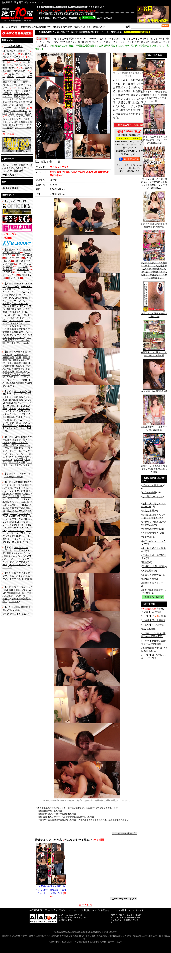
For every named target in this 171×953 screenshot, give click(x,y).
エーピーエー (15, 314)
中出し (24, 85)
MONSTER (23, 269)
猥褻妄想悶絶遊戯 (151, 528)
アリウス (11, 289)
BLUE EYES (15, 522)
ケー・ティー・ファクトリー (16, 378)
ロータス (14, 601)
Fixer (15, 527)
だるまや (16, 439)
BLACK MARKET (11, 516)
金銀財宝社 (8, 366)
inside (26, 343)
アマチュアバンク (16, 322)
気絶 (16, 96)
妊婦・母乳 (13, 70)
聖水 (17, 167)
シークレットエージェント (17, 404)
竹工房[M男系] (24, 255)
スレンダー (17, 119)
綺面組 (26, 363)
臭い (16, 165)
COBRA (8, 272)
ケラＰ (15, 374)
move (20, 553)
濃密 (23, 165)
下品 (24, 167)
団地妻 (145, 562)
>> (10, 174)
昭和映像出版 (16, 400)
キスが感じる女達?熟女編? (154, 391)
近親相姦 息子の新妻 (153, 566)
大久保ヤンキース (12, 334)
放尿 (26, 90)
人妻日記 (25, 502)
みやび (27, 556)
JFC (27, 400)
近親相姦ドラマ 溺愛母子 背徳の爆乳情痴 (155, 428)
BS (4, 496)
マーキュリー (21, 547)
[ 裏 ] (58, 161)
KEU (9, 368)
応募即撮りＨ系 (20, 331)
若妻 (23, 70)
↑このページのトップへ (124, 833)
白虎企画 (7, 269)
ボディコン (13, 107)
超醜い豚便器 (10, 445)
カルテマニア (21, 354)
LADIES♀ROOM (12, 595)
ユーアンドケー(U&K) (16, 577)
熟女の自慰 (148, 510)
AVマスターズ (19, 326)
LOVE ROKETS (11, 590)
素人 (27, 53)
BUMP (18, 493)
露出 (23, 107)
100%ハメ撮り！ (11, 505)
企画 (23, 102)
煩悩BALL (8, 493)
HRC (21, 306)
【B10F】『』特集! (154, 616)
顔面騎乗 (7, 93)
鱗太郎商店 (14, 592)
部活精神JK (18, 507)
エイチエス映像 (16, 327)
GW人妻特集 (148, 629)
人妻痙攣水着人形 (151, 533)
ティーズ (15, 278)
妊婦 (29, 165)
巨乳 (16, 85)
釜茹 (18, 357)
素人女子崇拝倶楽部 (16, 424)
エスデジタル (10, 312)
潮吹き (10, 76)
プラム (13, 513)
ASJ (28, 309)
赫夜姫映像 (8, 357)
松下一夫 (7, 550)
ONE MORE (13, 610)
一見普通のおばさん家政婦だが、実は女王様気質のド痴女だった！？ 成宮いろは (51, 890)
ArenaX (27, 292)
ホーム (4, 27)
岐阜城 (17, 363)
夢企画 (28, 578)
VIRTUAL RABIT (22, 482)
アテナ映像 (13, 286)
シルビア (25, 405)
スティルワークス (15, 428)
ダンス (19, 113)
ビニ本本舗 (13, 496)
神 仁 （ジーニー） (17, 419)
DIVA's (12, 456)
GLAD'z (20, 366)
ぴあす (26, 493)
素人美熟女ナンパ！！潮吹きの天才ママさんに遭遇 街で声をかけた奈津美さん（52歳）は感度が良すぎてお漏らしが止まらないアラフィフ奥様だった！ (154, 270)
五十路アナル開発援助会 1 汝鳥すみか (154, 315)
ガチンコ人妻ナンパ (152, 485)
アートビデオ (14, 343)
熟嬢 (18, 422)
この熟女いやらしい (152, 496)
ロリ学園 (26, 592)
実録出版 (18, 397)
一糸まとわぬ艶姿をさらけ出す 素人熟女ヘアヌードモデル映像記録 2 (154, 140)
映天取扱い (18, 309)
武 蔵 (28, 553)
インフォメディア (12, 300)
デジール (18, 453)
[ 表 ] (50, 161)
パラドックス (21, 488)
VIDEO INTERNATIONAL (17, 251)
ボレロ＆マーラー (21, 541)
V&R (24, 516)
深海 (5, 408)
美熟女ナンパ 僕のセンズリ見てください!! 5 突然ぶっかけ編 (154, 469)
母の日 (25, 485)
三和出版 (7, 397)
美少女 (6, 56)
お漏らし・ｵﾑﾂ (21, 93)
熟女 (13, 27)
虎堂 (23, 462)
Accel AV (18, 283)
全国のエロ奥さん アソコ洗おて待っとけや (153, 516)
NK (15, 473)
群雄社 (20, 383)
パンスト (20, 73)
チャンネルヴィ (20, 442)
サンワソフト (15, 258)
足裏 (11, 73)
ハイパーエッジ (12, 485)
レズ (20, 87)
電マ (27, 113)
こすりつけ (15, 82)
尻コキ (19, 65)
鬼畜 (6, 110)
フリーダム (17, 519)
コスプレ (14, 102)
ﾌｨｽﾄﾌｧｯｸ (14, 122)
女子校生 (11, 53)
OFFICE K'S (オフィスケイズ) (17, 336)
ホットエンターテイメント (16, 537)
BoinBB (25, 490)
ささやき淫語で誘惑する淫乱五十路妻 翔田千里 (154, 225)
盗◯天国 (18, 459)
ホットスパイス (16, 530)
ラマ (23, 590)
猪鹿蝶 (25, 297)
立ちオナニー (21, 79)
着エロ (24, 122)
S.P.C (5, 346)
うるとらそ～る (20, 303)
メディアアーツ (12, 558)
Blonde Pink (18, 524)
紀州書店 (14, 360)
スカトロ (17, 90)
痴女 (11, 68)
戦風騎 (10, 417)
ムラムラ (17, 556)
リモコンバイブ (19, 110)
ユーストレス (19, 575)
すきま (12, 408)
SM (8, 90)
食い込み (16, 99)
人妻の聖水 (148, 570)
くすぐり (7, 96)
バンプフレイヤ (11, 490)
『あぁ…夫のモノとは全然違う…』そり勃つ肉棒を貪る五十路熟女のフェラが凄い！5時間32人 (154, 183)
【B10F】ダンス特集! (153, 625)
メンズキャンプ (17, 564)
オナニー (20, 76)
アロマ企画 (10, 295)
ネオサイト (25, 473)
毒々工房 (14, 462)
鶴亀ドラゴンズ (22, 448)
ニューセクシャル (13, 476)
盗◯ (23, 96)
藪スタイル (20, 573)
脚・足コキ (8, 65)
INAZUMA (14, 297)
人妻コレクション (16, 500)
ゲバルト (21, 371)
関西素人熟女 (149, 579)
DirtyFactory (21, 436)
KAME (17, 351)
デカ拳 (17, 451)
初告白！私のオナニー (154, 583)
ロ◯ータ (16, 56)
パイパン (14, 116)
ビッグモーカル (17, 499)
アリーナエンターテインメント (17, 290)
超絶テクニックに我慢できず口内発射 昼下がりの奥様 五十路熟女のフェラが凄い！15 (155, 96)
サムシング (20, 391)
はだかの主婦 (149, 492)
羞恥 (11, 113)
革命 (24, 351)
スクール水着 (16, 104)
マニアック (20, 550)
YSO (16, 607)
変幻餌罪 (16, 536)
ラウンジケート (22, 587)
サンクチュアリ (21, 394)
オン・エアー (16, 320)
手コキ (26, 62)
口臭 (6, 167)
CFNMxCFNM (10, 402)
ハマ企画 (23, 266)
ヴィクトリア (10, 306)
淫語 (5, 82)
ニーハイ (7, 165)
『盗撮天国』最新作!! (153, 620)
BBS (24, 505)
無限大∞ (11, 553)
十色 (20, 456)
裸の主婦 (147, 537)
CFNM (6, 51)
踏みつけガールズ (16, 510)
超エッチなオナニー (152, 574)
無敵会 (7, 556)
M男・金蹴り (18, 51)
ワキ (23, 116)
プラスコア (24, 513)
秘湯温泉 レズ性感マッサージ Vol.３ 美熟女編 (154, 354)
